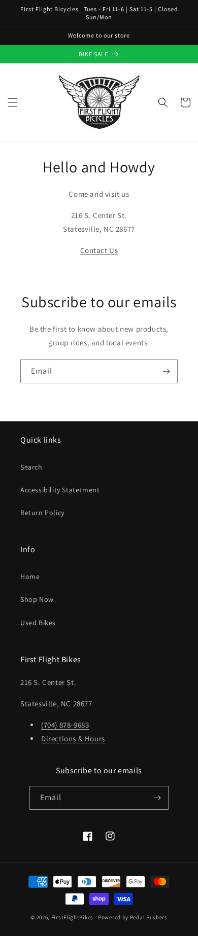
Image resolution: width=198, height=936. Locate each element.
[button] (13, 102)
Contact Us (99, 250)
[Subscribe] (166, 371)
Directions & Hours (73, 738)
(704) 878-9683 (65, 725)
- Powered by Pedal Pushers (131, 917)
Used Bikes (38, 622)
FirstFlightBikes (72, 917)
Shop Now (37, 599)
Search (31, 467)
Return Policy (42, 512)
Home (30, 576)
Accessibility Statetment (60, 489)
